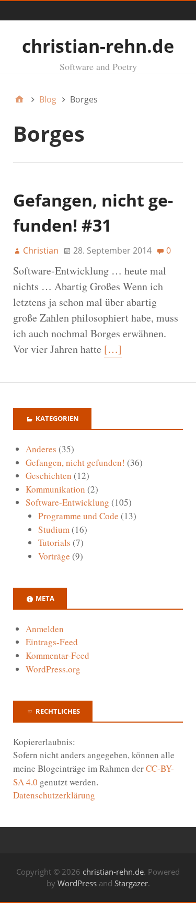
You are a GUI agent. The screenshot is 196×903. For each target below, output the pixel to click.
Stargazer (131, 883)
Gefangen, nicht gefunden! (75, 462)
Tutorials (54, 542)
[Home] (19, 99)
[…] (113, 349)
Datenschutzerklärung (54, 795)
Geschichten (49, 476)
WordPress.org (53, 669)
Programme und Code (78, 516)
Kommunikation (55, 489)
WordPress (77, 883)
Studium (54, 529)
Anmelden (45, 629)
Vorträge (54, 556)
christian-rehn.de (98, 46)
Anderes (41, 449)
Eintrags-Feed (52, 642)
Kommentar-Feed (57, 655)
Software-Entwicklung (67, 502)
